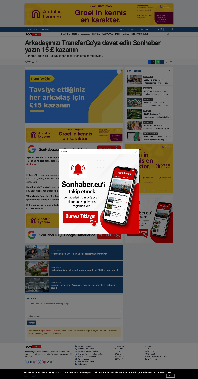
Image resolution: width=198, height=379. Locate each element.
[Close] (136, 152)
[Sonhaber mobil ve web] (99, 194)
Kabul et (170, 375)
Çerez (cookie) (29, 376)
